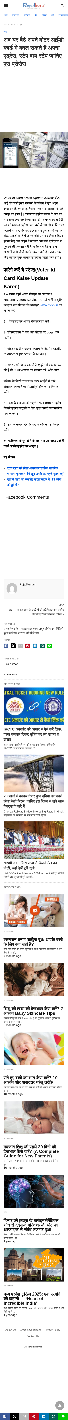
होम (6, 15)
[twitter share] (13, 645)
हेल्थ (5, 1212)
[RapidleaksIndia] (33, 5)
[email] (24, 1416)
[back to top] (59, 1405)
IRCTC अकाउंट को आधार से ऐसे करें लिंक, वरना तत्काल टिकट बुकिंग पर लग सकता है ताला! (33, 734)
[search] (62, 5)
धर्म (52, 15)
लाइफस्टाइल (9, 931)
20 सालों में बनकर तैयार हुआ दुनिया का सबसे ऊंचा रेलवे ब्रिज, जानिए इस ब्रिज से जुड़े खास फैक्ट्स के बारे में (34, 801)
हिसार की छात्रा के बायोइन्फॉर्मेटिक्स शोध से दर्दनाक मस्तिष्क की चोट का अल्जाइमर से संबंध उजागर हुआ (31, 1225)
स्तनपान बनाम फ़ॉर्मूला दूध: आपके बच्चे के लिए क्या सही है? (33, 942)
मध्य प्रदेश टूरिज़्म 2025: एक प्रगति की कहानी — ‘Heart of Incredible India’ (32, 1299)
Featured (9, 1286)
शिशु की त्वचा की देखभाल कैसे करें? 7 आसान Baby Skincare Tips (33, 1011)
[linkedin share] (35, 646)
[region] (34, 97)
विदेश (44, 15)
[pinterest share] (27, 646)
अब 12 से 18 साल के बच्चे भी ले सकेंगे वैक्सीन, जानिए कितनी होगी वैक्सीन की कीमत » (36, 612)
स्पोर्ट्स (27, 15)
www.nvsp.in (49, 305)
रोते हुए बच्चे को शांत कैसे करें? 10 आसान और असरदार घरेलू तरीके (30, 1080)
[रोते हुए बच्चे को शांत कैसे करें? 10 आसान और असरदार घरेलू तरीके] (34, 1048)
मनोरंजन (16, 15)
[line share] (49, 646)
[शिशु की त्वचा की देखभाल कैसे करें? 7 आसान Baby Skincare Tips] (34, 979)
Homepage (10, 25)
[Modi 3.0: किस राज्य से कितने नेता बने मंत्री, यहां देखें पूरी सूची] (34, 840)
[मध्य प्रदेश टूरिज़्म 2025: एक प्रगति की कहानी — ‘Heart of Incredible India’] (34, 1265)
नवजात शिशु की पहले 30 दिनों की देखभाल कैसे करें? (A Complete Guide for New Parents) (31, 1151)
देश (36, 15)
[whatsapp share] (42, 646)
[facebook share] (6, 646)
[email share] (20, 646)
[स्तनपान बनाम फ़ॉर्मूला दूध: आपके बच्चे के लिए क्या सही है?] (34, 910)
